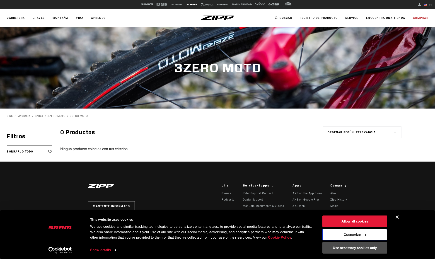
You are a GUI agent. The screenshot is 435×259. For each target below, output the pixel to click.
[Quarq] (207, 4)
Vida (79, 17)
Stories (226, 193)
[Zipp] (192, 4)
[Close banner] (397, 217)
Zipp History (338, 199)
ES (430, 4)
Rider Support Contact (258, 193)
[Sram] (147, 4)
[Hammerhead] (242, 4)
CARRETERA (16, 17)
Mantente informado (111, 206)
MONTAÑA (60, 17)
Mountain (23, 116)
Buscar (286, 17)
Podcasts (228, 199)
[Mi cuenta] (419, 5)
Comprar (420, 17)
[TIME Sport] (223, 4)
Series (39, 116)
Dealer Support (253, 199)
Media (334, 206)
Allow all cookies (354, 221)
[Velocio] (260, 4)
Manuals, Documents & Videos (263, 206)
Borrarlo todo (20, 151)
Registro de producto (319, 17)
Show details (100, 250)
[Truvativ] (176, 4)
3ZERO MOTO (56, 116)
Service (351, 17)
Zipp (10, 116)
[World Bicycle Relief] (288, 4)
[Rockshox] (162, 4)
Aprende (98, 17)
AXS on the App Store (307, 193)
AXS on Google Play (306, 199)
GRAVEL (39, 17)
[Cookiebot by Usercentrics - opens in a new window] (60, 250)
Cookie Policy (279, 237)
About (334, 193)
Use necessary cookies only (355, 248)
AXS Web (298, 206)
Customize (352, 235)
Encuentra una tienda (385, 17)
